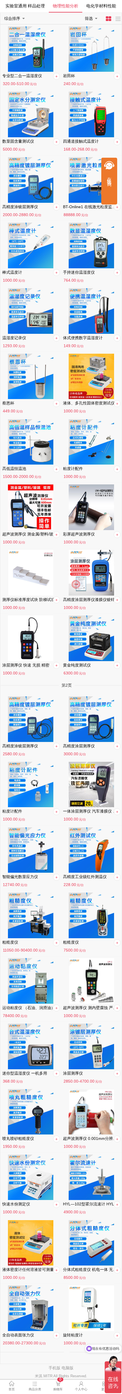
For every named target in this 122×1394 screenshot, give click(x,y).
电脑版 (67, 1368)
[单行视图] (118, 19)
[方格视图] (109, 19)
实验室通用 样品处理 (25, 5)
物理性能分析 (65, 5)
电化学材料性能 (101, 5)
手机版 (54, 1368)
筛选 (89, 18)
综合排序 (12, 18)
